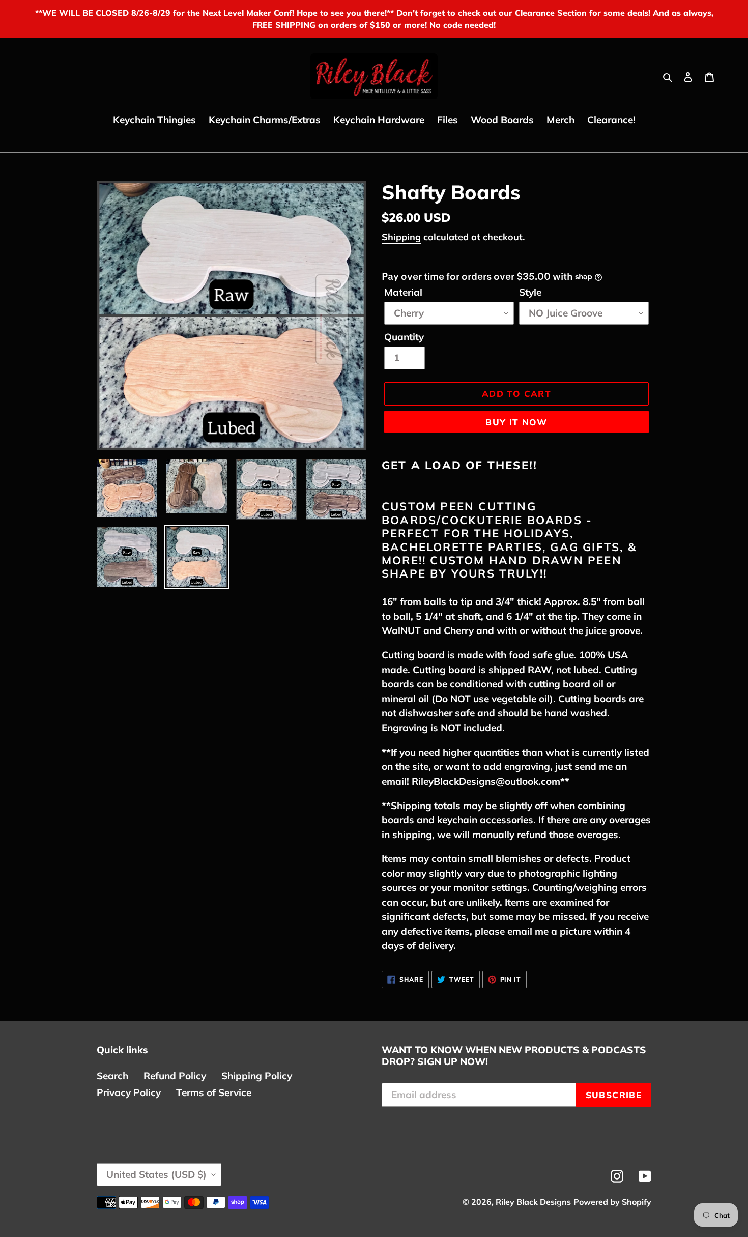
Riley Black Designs (533, 1202)
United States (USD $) (156, 1174)
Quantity (404, 337)
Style (530, 292)
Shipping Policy (256, 1076)
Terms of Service (213, 1092)
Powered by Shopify (612, 1202)
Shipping (401, 237)
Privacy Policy (129, 1092)
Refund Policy (174, 1076)
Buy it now (516, 422)
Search (112, 1076)
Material (403, 292)
